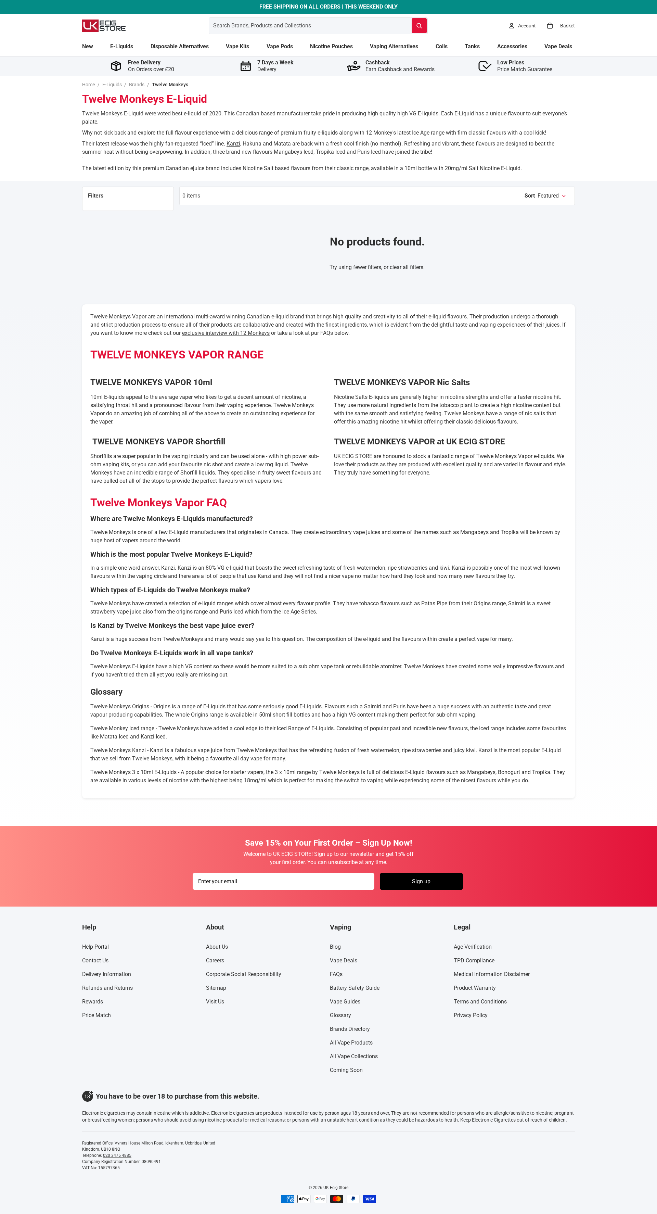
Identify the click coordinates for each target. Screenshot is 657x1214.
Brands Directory (350, 1029)
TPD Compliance (474, 960)
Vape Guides (345, 1001)
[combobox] (302, 26)
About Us (217, 947)
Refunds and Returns (107, 988)
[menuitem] (87, 46)
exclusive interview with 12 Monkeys (226, 333)
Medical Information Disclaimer (492, 974)
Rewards (92, 1001)
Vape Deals (343, 960)
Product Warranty (475, 988)
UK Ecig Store (335, 1187)
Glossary (340, 1015)
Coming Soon (346, 1070)
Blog (335, 947)
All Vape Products (351, 1042)
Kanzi (233, 143)
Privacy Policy (471, 1015)
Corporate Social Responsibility (243, 974)
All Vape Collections (354, 1056)
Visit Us (215, 1001)
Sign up (421, 881)
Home (88, 84)
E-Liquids (112, 84)
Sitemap (216, 988)
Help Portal (95, 947)
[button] (545, 195)
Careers (215, 960)
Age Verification (473, 947)
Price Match (96, 1015)
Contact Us (95, 960)
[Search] (419, 25)
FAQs (336, 974)
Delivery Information (106, 974)
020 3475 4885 (117, 1155)
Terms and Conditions (480, 1001)
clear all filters (406, 267)
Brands (136, 84)
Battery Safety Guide (354, 988)
